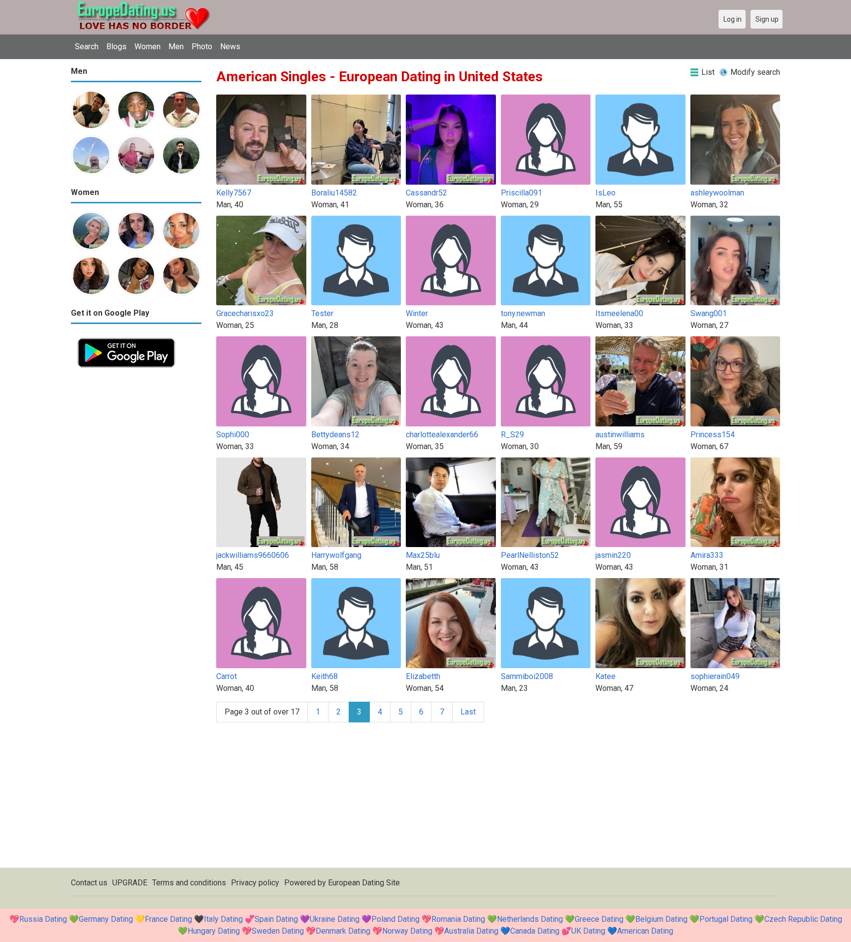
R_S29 (512, 434)
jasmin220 (613, 555)
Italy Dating (223, 919)
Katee (605, 676)
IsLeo (605, 192)
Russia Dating (43, 919)
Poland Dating (395, 919)
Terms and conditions (189, 882)
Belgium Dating (661, 919)
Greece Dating (599, 919)
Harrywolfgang (336, 555)
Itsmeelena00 (619, 313)
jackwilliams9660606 (252, 555)
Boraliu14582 (334, 192)
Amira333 (706, 555)
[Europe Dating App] (126, 337)
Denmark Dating (343, 931)
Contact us (89, 882)
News (230, 46)
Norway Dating (407, 931)
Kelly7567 (233, 192)
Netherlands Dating (530, 919)
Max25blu (423, 555)
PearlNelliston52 (530, 555)
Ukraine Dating (335, 919)
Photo (202, 46)
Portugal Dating (726, 919)
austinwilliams (620, 434)
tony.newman (523, 313)
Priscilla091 (521, 192)
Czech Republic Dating (803, 919)
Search (86, 46)
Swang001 (708, 313)
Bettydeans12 (335, 434)
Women (147, 46)
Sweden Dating (278, 931)
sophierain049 (715, 676)
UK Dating (588, 931)
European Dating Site (364, 882)
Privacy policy (255, 882)
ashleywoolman (717, 192)
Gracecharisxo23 (245, 313)
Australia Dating (471, 931)
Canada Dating (534, 931)
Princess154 (712, 434)
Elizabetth (423, 676)
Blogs (116, 46)
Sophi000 (232, 434)
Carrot (226, 676)
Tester (322, 313)
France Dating (168, 919)
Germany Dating (106, 919)
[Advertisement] (136, 522)
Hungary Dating (214, 931)
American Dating (645, 931)
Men (176, 46)
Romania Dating (458, 919)
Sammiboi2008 (527, 676)
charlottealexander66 (442, 434)
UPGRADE (129, 882)
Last (468, 711)
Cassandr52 (426, 192)
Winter (417, 313)
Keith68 (324, 676)
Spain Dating (276, 919)
